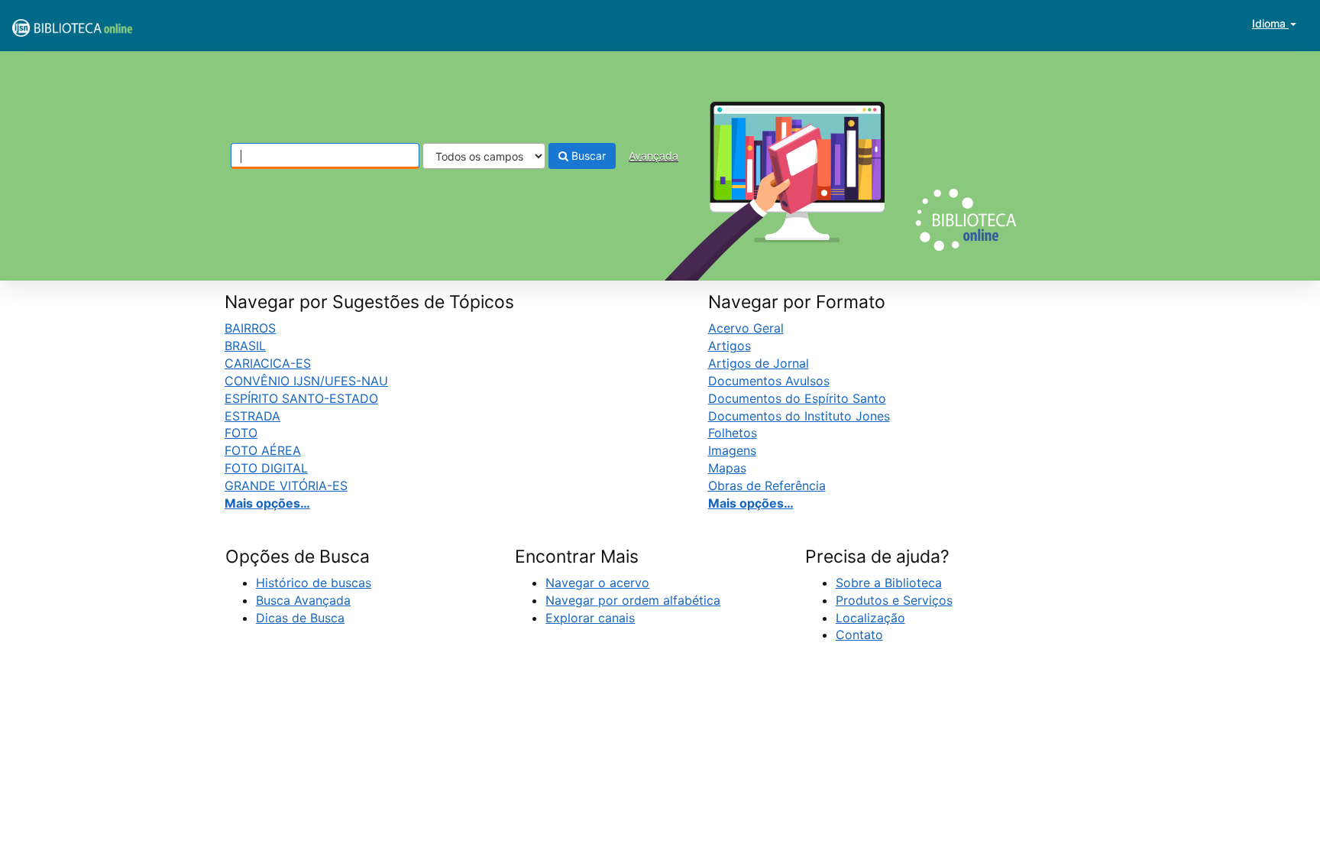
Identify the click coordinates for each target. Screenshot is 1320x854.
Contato (859, 634)
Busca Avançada (303, 600)
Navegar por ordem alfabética (632, 600)
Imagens (732, 450)
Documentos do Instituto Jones (799, 416)
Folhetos (732, 432)
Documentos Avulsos (769, 380)
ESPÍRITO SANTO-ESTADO (301, 398)
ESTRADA (252, 416)
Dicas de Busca (300, 617)
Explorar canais (590, 617)
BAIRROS (250, 328)
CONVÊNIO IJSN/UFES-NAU (306, 380)
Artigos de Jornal (758, 363)
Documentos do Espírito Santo (797, 398)
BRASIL (245, 345)
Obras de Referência (767, 485)
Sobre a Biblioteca (889, 582)
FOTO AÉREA (263, 450)
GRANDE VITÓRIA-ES (286, 485)
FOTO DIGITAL (266, 468)
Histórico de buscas (313, 582)
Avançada (653, 155)
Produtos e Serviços (894, 600)
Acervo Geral (746, 328)
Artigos (729, 345)
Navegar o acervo (597, 582)
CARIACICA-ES (268, 363)
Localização (870, 617)
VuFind (50, 24)
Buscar (587, 155)
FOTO (241, 432)
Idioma (1270, 23)
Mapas (727, 468)
